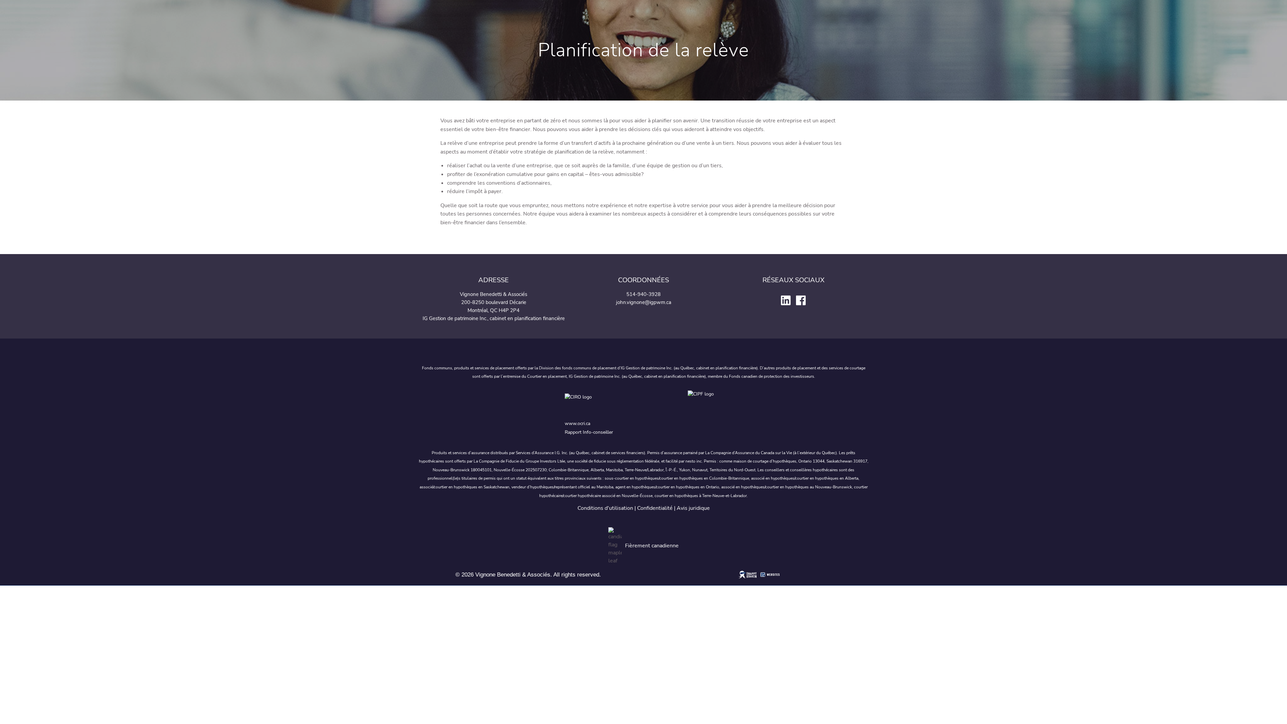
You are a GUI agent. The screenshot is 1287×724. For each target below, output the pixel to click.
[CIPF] (705, 403)
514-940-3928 (643, 294)
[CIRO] (620, 403)
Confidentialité (655, 508)
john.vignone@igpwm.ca (643, 302)
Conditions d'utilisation (605, 508)
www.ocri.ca (577, 423)
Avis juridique (693, 508)
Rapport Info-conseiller (589, 432)
